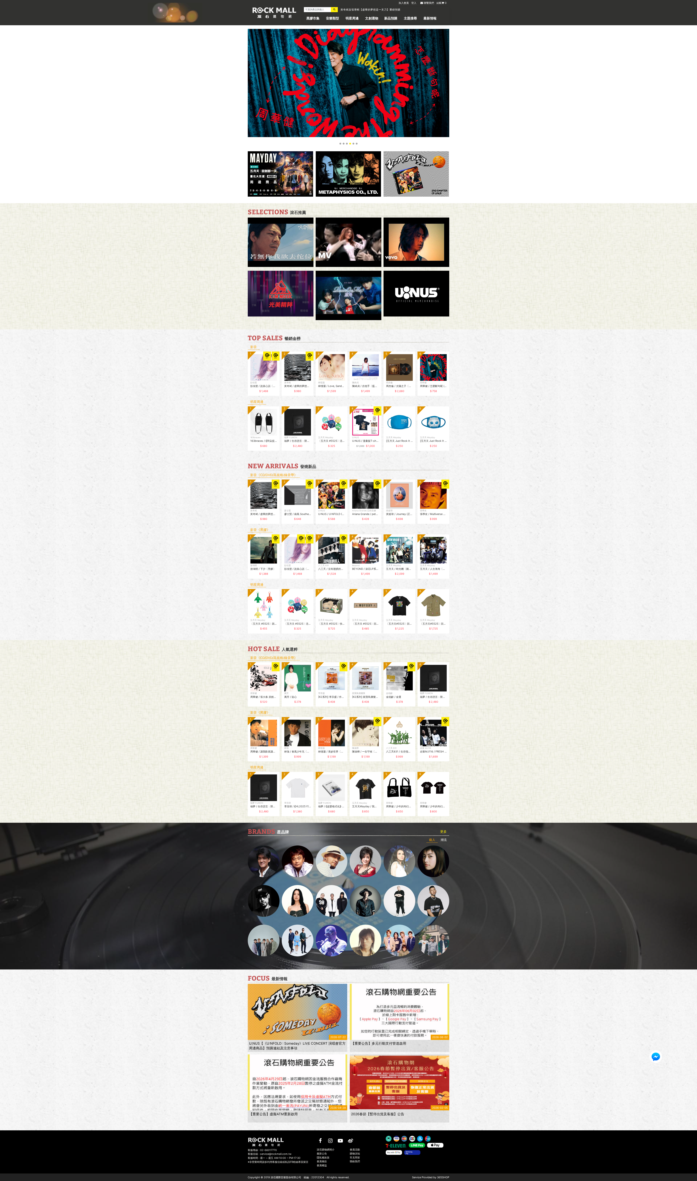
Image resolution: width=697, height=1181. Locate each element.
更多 (443, 831)
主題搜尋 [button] (410, 18)
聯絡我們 (355, 1161)
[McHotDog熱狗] (264, 901)
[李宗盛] (331, 940)
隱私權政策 (323, 1157)
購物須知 (355, 1153)
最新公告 (322, 1153)
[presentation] (244, 376)
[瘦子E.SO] (433, 901)
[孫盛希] (297, 901)
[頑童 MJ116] (331, 901)
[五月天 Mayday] (399, 940)
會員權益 (322, 1165)
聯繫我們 (429, 2)
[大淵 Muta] (399, 901)
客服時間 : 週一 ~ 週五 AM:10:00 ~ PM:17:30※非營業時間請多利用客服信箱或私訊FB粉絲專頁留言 (278, 1159)
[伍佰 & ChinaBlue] (365, 940)
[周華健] (264, 861)
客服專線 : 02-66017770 (262, 1150)
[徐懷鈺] (433, 861)
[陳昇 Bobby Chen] (297, 861)
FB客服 (655, 1056)
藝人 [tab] (432, 840)
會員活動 (355, 1149)
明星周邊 (352, 18)
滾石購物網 (274, 12)
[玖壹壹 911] (433, 940)
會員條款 (322, 1161)
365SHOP (443, 1177)
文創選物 (371, 18)
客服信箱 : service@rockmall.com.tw (270, 1153)
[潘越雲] (399, 861)
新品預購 (390, 18)
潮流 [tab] (444, 840)
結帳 (442, 2)
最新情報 (430, 18)
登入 (413, 2)
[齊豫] (365, 861)
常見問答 (355, 1157)
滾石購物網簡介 (326, 1149)
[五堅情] (264, 940)
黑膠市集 (312, 18)
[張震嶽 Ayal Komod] (331, 861)
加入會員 (404, 2)
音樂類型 (332, 18)
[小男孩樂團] (297, 940)
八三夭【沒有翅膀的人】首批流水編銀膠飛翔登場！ (372, 9)
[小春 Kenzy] (365, 901)
